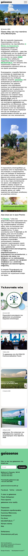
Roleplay (7, 550)
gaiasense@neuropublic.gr (9, 486)
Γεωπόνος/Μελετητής (9, 513)
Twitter (11, 490)
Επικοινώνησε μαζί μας (9, 534)
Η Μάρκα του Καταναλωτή (13, 45)
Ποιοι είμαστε (6, 500)
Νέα (2, 526)
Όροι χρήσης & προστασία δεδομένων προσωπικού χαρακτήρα (11, 544)
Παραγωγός (5, 508)
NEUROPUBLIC (7, 521)
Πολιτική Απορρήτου (6, 543)
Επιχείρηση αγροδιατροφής (11, 510)
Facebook (4, 490)
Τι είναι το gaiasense (8, 494)
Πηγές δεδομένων (7, 497)
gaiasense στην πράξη (9, 502)
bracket (21, 550)
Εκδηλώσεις (5, 531)
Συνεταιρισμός (6, 515)
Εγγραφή (22, 467)
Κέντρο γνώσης (6, 524)
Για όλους (4, 518)
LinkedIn (19, 490)
